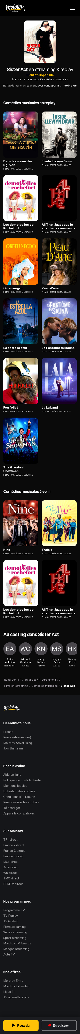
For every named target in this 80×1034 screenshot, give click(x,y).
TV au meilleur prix (16, 997)
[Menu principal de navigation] (72, 8)
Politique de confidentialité (22, 780)
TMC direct (11, 878)
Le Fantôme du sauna (58, 348)
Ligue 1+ (9, 992)
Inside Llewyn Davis (57, 161)
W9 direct (10, 873)
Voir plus (70, 85)
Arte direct (11, 867)
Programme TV (14, 910)
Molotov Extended (16, 986)
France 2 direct (13, 845)
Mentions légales (15, 786)
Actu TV (9, 954)
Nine (6, 550)
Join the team (13, 748)
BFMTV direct (13, 884)
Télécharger (11, 808)
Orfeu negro (13, 288)
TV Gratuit (10, 921)
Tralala (47, 550)
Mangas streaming (16, 949)
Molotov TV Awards (17, 943)
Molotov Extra (13, 981)
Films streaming (14, 927)
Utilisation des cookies (19, 791)
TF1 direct (10, 840)
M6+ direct (11, 862)
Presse (8, 732)
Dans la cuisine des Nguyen (18, 163)
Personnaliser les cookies (21, 802)
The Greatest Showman (14, 469)
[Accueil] (15, 8)
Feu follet (10, 407)
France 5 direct (14, 856)
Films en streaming (25, 79)
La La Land (50, 407)
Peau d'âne (50, 288)
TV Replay (10, 916)
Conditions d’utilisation (19, 797)
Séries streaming (15, 932)
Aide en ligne (12, 775)
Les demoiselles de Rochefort (18, 226)
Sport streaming (14, 938)
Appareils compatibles (19, 813)
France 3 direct (14, 851)
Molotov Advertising (17, 743)
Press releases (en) (17, 737)
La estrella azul (15, 348)
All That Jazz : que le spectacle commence (58, 226)
